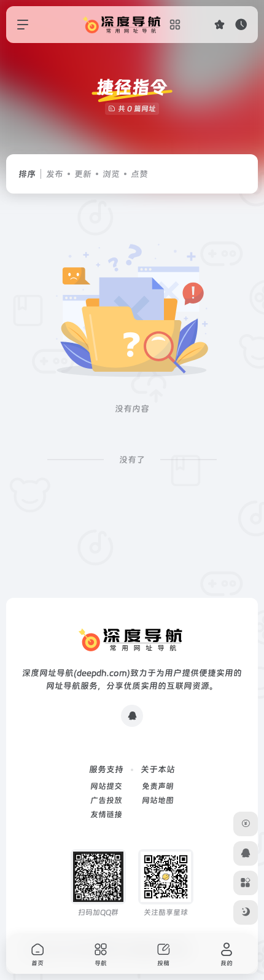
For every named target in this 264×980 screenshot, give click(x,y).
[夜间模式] (245, 912)
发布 (54, 174)
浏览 (111, 174)
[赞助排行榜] (245, 824)
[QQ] (132, 716)
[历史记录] (241, 24)
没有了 (132, 460)
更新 (82, 174)
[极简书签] (245, 883)
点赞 (139, 174)
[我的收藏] (219, 24)
